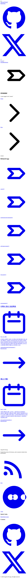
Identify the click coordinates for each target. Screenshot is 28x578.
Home (2, 62)
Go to (2, 61)
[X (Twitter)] (14, 58)
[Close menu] (3, 61)
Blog (2, 3)
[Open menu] (1, 59)
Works (4, 3)
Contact (7, 516)
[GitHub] (14, 31)
